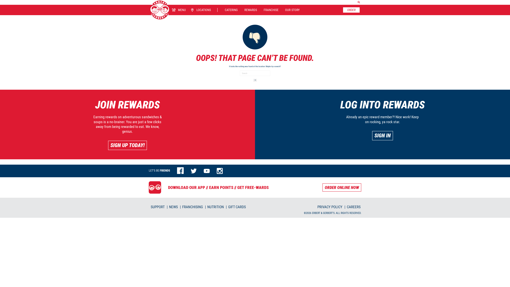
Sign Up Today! (127, 145)
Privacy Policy (329, 207)
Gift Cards (237, 207)
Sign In (382, 135)
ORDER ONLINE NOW (342, 187)
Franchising (192, 207)
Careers (354, 207)
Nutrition (215, 207)
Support (158, 207)
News (173, 207)
